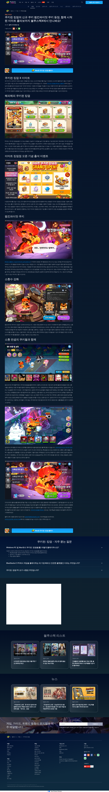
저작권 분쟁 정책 (21, 786)
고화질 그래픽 (38, 770)
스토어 (41, 2)
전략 (8, 776)
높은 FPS (37, 768)
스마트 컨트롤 (38, 760)
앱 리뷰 (38, 6)
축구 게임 (9, 778)
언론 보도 (61, 753)
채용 (60, 751)
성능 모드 (37, 763)
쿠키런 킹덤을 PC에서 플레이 (55, 83)
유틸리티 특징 (38, 772)
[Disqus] (33, 604)
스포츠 (8, 775)
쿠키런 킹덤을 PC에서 (37, 510)
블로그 (32, 2)
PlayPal (8, 754)
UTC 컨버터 (37, 774)
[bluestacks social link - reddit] (88, 755)
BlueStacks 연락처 (63, 749)
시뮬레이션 (9, 773)
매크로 (36, 754)
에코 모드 (37, 756)
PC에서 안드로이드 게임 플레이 (66, 759)
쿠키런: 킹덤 (23, 11)
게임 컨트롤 (37, 745)
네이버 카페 (17, 519)
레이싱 (8, 769)
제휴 (48, 2)
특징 (20, 2)
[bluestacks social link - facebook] (91, 755)
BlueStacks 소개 (62, 745)
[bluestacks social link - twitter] (95, 755)
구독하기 (95, 724)
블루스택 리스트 (53, 6)
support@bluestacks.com (32, 517)
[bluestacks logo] (11, 2)
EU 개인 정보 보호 (29, 786)
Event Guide (94, 164)
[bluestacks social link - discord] (85, 755)
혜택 (8, 751)
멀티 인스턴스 (38, 751)
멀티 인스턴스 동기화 (39, 753)
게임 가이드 (84, 33)
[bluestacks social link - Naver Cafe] (85, 758)
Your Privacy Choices (56, 791)
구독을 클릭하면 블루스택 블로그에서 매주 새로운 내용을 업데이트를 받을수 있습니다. (79, 727)
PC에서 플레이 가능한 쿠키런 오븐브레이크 (17, 262)
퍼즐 (8, 768)
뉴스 (61, 6)
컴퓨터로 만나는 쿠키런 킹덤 (63, 447)
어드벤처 (9, 764)
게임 (26, 2)
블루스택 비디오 (77, 6)
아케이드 (9, 766)
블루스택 (44, 6)
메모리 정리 (37, 765)
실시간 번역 (37, 758)
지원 (52, 2)
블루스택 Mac (10, 745)
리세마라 (37, 761)
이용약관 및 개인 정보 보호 (12, 786)
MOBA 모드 (37, 749)
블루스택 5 (9, 747)
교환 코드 (67, 6)
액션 (8, 762)
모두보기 (93, 154)
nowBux (9, 753)
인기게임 (9, 760)
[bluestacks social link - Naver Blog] (98, 755)
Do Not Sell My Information (38, 786)
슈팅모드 (37, 747)
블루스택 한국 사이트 (89, 747)
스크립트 (37, 767)
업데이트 (83, 55)
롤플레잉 (9, 771)
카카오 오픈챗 (9, 519)
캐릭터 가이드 (85, 164)
